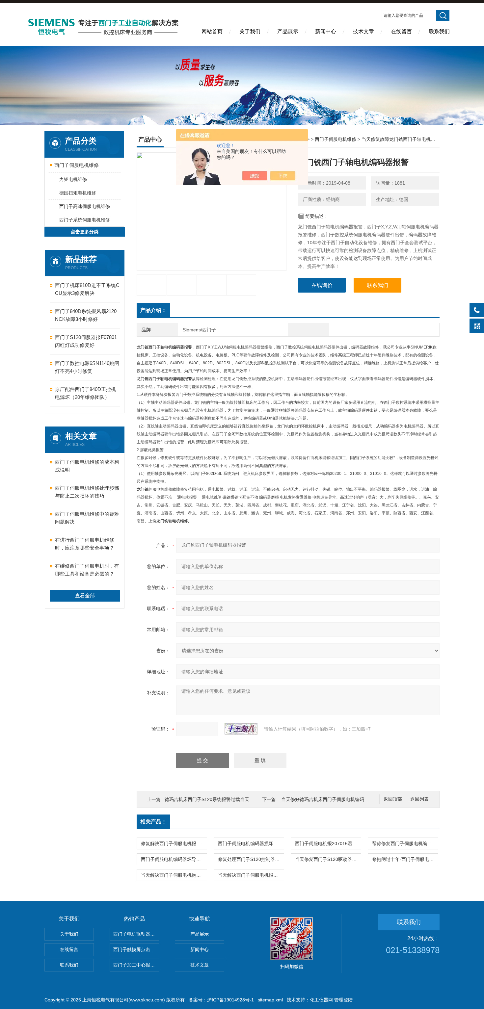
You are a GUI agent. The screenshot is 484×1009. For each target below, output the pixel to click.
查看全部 (85, 595)
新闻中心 (325, 31)
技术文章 (363, 31)
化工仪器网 (321, 999)
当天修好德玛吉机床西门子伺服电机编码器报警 (329, 799)
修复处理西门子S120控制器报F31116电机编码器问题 (251, 859)
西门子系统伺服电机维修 (84, 219)
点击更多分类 (84, 231)
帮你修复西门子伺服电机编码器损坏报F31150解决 (405, 843)
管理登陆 (343, 999)
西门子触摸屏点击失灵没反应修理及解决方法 (136, 949)
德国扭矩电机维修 (77, 192)
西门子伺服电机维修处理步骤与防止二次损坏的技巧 (87, 492)
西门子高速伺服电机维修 (84, 206)
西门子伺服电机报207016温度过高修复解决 (328, 843)
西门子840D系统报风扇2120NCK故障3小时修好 (86, 315)
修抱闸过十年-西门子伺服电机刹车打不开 (405, 859)
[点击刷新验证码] (241, 729)
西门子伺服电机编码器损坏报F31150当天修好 (251, 843)
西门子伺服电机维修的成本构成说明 (87, 466)
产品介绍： (153, 310)
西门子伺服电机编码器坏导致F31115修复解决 (174, 859)
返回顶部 (393, 799)
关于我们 (249, 31)
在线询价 (322, 285)
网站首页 (212, 31)
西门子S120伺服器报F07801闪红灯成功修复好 (86, 341)
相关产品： (153, 821)
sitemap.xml (270, 999)
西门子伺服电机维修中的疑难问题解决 (87, 518)
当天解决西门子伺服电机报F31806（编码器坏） (251, 875)
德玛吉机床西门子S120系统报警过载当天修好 (211, 799)
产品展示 (287, 31)
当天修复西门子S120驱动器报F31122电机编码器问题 (328, 859)
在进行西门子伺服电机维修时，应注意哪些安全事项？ (84, 544)
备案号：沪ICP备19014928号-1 (221, 999)
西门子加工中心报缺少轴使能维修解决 (136, 965)
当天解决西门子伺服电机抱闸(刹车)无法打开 (174, 875)
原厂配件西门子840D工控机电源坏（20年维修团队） (85, 393)
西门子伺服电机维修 (76, 165)
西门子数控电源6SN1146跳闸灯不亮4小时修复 (87, 367)
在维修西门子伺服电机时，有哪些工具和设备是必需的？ (87, 570)
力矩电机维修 (73, 179)
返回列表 (419, 799)
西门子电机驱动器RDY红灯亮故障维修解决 (136, 934)
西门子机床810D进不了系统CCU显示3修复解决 (87, 289)
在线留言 (401, 31)
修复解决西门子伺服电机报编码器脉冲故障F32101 (174, 843)
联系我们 (439, 31)
